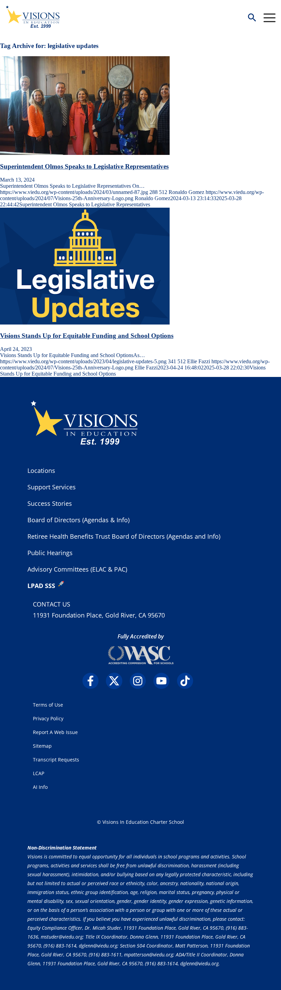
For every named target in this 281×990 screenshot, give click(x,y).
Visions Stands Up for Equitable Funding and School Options (86, 335)
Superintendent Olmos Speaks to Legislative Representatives (84, 166)
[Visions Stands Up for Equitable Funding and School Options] (85, 323)
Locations (41, 470)
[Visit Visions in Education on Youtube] (164, 681)
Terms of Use (48, 704)
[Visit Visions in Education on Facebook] (93, 681)
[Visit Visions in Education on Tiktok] (188, 681)
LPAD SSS (41, 586)
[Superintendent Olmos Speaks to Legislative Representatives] (85, 153)
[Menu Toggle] (270, 17)
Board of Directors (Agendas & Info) (78, 520)
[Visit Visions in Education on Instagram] (141, 681)
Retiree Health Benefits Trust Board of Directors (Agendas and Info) (123, 536)
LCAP (38, 773)
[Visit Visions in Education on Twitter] (117, 681)
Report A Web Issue (55, 732)
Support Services (51, 487)
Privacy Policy (48, 718)
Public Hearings (50, 553)
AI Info (40, 787)
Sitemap (42, 746)
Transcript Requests (56, 759)
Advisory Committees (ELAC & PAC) (77, 569)
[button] (252, 18)
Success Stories (49, 503)
